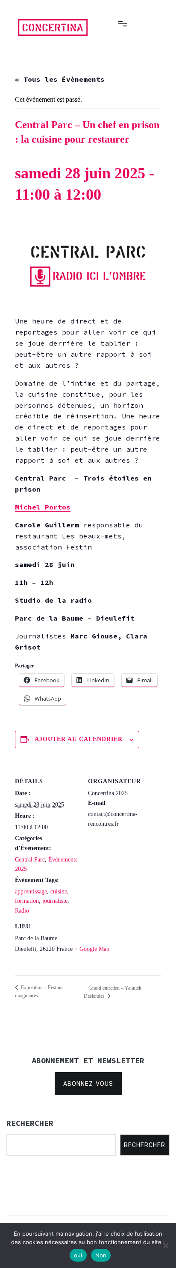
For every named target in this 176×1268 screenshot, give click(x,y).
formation (27, 901)
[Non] (165, 1245)
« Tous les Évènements (60, 79)
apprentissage (31, 891)
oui (78, 1255)
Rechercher (144, 1145)
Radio (22, 910)
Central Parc (30, 859)
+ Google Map (91, 949)
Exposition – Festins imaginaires (38, 992)
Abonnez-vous (88, 1083)
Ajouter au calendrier (79, 739)
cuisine (58, 891)
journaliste (54, 901)
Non (101, 1255)
